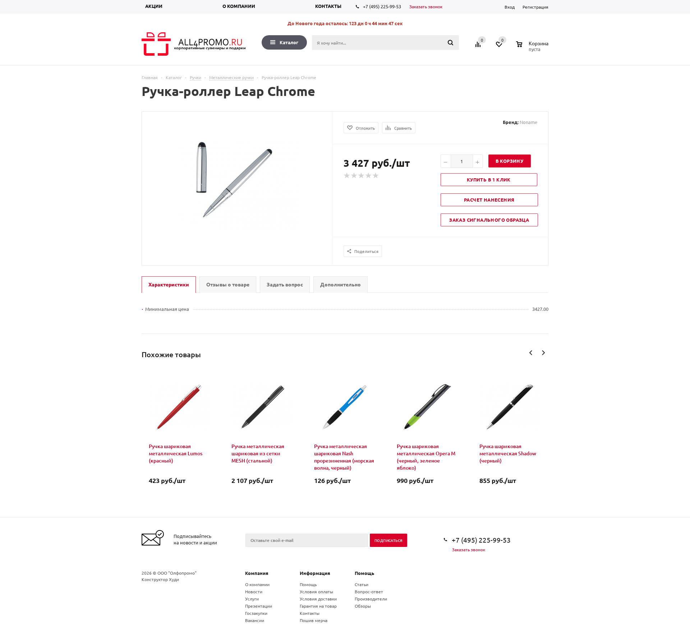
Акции (153, 6)
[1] (347, 175)
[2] (354, 175)
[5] (376, 175)
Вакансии (254, 620)
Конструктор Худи (160, 579)
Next (543, 352)
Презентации (258, 606)
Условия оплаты (316, 591)
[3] (361, 175)
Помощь (364, 573)
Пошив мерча (313, 620)
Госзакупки (256, 613)
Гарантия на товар (318, 606)
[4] (368, 175)
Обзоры (363, 606)
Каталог (289, 42)
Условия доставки (318, 599)
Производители (371, 599)
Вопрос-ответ (369, 591)
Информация (315, 573)
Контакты (328, 6)
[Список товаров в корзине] (533, 48)
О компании (238, 6)
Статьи (361, 584)
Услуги (252, 599)
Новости (253, 591)
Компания (256, 573)
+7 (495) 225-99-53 (382, 6)
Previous (531, 352)
